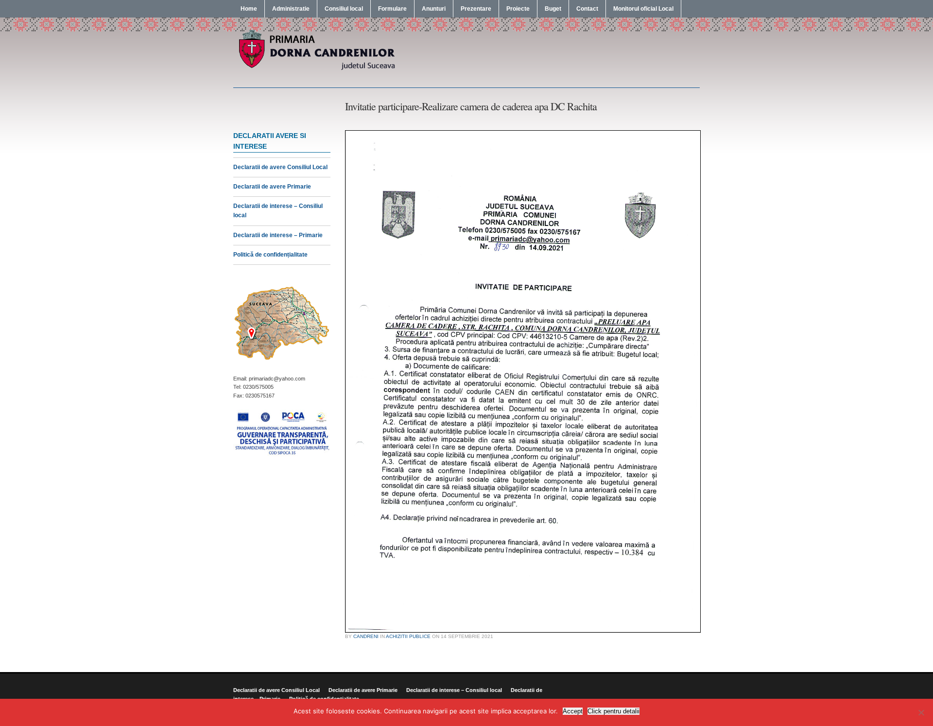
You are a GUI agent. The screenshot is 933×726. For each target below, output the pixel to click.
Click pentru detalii (613, 711)
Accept (573, 711)
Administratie (291, 8)
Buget (553, 8)
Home (249, 8)
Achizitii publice (408, 636)
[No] (921, 712)
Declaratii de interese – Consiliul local (454, 690)
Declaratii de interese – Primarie (278, 235)
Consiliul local (344, 8)
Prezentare (476, 8)
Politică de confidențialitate (270, 254)
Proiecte (518, 8)
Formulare (392, 8)
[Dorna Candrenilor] (315, 69)
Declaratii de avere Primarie (272, 186)
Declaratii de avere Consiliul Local (280, 167)
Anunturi (434, 8)
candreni (366, 636)
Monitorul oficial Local (643, 8)
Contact (587, 8)
